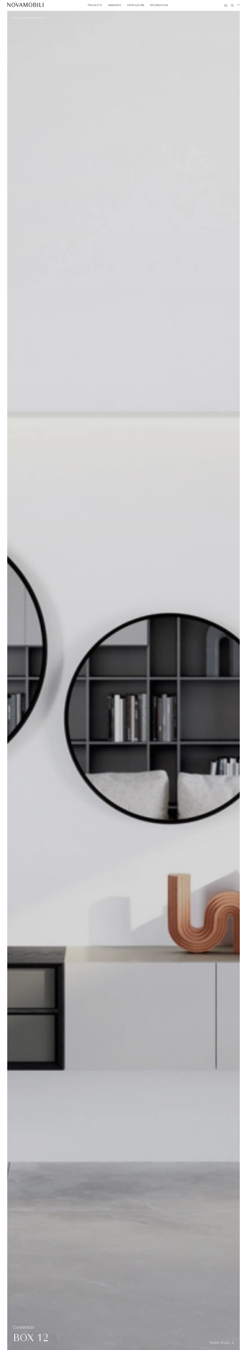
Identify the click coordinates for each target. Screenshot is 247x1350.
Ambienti (114, 5)
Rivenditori (159, 5)
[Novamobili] (25, 5)
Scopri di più (220, 1343)
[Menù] (225, 5)
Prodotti (95, 5)
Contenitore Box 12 (35, 18)
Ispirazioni (135, 5)
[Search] (232, 5)
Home (16, 18)
